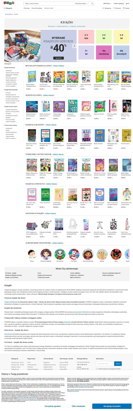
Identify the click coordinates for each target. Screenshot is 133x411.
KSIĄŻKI (67, 22)
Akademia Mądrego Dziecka (13, 275)
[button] (92, 3)
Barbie (102, 261)
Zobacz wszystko (78, 26)
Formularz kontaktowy (83, 362)
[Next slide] (74, 46)
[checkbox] (96, 368)
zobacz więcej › (58, 66)
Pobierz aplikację (119, 3)
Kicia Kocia (60, 261)
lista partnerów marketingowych (27, 398)
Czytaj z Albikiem (75, 273)
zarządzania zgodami (84, 385)
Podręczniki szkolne (44, 277)
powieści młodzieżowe (83, 312)
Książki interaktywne (11, 302)
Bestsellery (63, 26)
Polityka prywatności (73, 391)
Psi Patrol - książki (10, 273)
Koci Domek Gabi (88, 261)
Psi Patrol (74, 261)
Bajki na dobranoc (75, 277)
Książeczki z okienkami (77, 275)
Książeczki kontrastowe (45, 275)
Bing (116, 261)
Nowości (52, 26)
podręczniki (66, 322)
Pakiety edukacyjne (108, 275)
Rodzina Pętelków (46, 261)
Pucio (32, 261)
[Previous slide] (6, 46)
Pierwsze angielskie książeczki (111, 273)
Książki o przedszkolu (11, 277)
